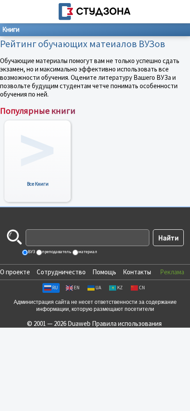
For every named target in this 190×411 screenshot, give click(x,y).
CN (142, 287)
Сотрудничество (61, 272)
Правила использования (127, 323)
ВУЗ (31, 251)
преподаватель (56, 251)
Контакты (137, 272)
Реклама (172, 272)
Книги (10, 29)
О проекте (15, 272)
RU (55, 287)
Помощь (104, 272)
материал (87, 251)
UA (98, 287)
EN (77, 287)
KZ (120, 287)
